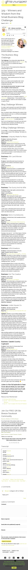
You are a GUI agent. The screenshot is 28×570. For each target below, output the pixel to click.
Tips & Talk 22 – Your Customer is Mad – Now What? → (14, 481)
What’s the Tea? (10, 167)
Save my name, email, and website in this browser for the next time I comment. (13, 537)
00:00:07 (9, 463)
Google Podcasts (13, 434)
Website (3, 530)
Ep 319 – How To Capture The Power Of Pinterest (15, 403)
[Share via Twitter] (12, 442)
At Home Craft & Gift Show (10, 399)
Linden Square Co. (15, 305)
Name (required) (5, 519)
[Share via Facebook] (10, 442)
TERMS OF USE (15, 550)
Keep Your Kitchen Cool (12, 349)
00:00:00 (9, 451)
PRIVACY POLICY (6, 550)
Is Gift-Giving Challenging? (13, 142)
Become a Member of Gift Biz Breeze (9, 419)
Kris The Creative (15, 274)
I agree (14, 567)
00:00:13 (9, 470)
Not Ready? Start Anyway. (12, 194)
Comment (3, 504)
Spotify (20, 434)
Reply (24, 498)
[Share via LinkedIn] (16, 442)
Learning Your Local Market (13, 279)
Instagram (22, 61)
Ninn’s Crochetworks (16, 215)
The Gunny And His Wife (17, 187)
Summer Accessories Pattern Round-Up (16, 222)
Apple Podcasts (5, 434)
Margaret (7, 491)
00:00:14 (9, 474)
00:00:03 (9, 458)
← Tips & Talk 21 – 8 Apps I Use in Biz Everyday (12, 479)
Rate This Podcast (5, 432)
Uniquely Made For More (18, 137)
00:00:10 (9, 467)
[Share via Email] (18, 442)
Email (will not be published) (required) (10, 524)
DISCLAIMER (6, 552)
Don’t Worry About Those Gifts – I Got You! (16, 253)
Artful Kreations (14, 248)
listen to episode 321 (9, 119)
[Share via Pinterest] (14, 442)
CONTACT (12, 552)
